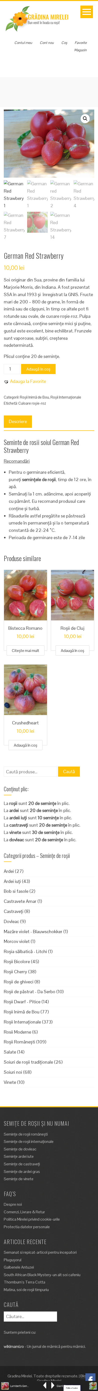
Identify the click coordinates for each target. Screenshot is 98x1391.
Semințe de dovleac (20, 1149)
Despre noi (13, 1204)
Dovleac (11, 921)
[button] (85, 118)
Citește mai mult (25, 650)
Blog (84, 1376)
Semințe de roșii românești (26, 1134)
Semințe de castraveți (22, 1164)
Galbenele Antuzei (19, 1267)
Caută (69, 771)
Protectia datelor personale (27, 1226)
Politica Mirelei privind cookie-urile (32, 1219)
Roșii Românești (19, 1042)
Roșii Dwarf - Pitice (22, 1002)
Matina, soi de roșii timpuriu (26, 1289)
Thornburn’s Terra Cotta (24, 1282)
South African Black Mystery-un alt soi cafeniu (42, 1274)
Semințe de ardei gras (22, 1171)
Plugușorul (12, 1260)
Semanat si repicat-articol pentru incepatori (40, 1252)
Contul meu (23, 42)
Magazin (80, 50)
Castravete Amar (20, 901)
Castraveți (13, 911)
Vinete (10, 1082)
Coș (64, 42)
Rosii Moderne (17, 1032)
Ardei (9, 871)
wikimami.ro (14, 1346)
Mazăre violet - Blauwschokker (33, 931)
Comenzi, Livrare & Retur (24, 1212)
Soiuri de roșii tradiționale (28, 1062)
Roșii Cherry (15, 972)
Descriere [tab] (18, 421)
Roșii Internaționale (66, 397)
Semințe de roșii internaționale (29, 1141)
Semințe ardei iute (19, 1156)
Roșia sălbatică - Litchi (25, 951)
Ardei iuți (12, 881)
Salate (10, 1052)
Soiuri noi (13, 1072)
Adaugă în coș (38, 369)
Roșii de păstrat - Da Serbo (29, 991)
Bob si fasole (16, 891)
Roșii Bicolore (17, 961)
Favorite (81, 42)
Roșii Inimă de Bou (34, 397)
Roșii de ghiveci (18, 982)
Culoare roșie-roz (32, 403)
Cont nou (47, 42)
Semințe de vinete (18, 1179)
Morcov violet (17, 941)
